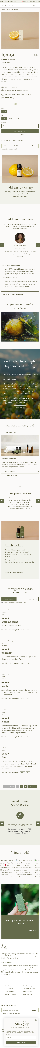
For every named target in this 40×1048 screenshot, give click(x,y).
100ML (18, 118)
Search (34, 146)
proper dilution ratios (21, 286)
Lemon (16, 9)
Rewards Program (29, 989)
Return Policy (27, 994)
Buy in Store (20, 134)
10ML (4, 118)
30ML (11, 118)
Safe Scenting (27, 986)
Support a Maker (10, 994)
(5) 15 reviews (11, 59)
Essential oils (9, 9)
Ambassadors (27, 991)
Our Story (8, 986)
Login (4, 602)
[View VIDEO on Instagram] (23, 868)
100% (4, 111)
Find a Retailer (10, 991)
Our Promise (9, 989)
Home (3, 9)
